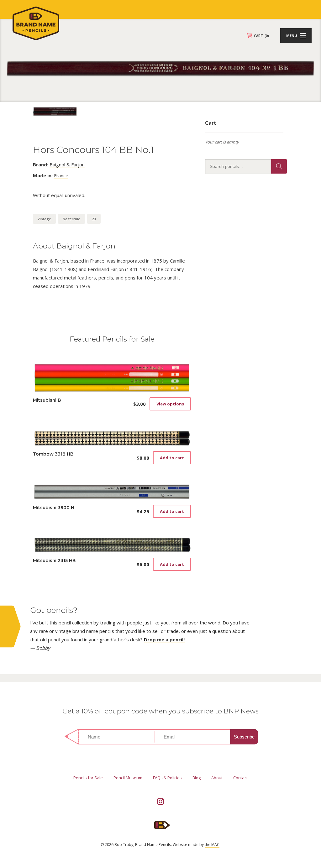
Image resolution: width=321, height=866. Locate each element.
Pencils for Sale (88, 777)
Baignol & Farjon (67, 164)
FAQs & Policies (167, 777)
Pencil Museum (127, 777)
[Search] (279, 166)
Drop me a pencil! (164, 639)
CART (261, 35)
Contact (240, 777)
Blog (196, 777)
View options (170, 404)
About (217, 777)
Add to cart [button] (172, 458)
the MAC (212, 844)
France (61, 175)
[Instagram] (160, 801)
